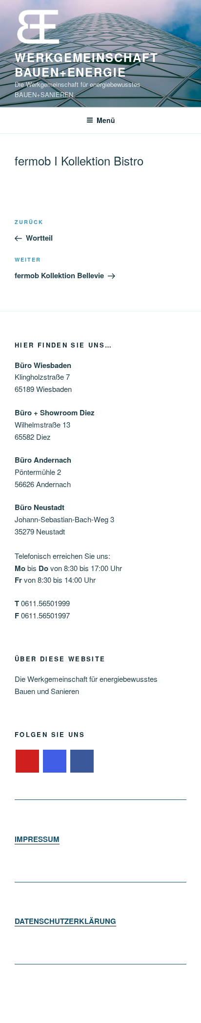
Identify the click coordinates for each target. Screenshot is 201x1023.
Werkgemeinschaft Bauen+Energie (87, 64)
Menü (106, 120)
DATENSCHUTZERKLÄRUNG (65, 921)
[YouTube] (27, 761)
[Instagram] (54, 761)
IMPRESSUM (37, 839)
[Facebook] (82, 761)
